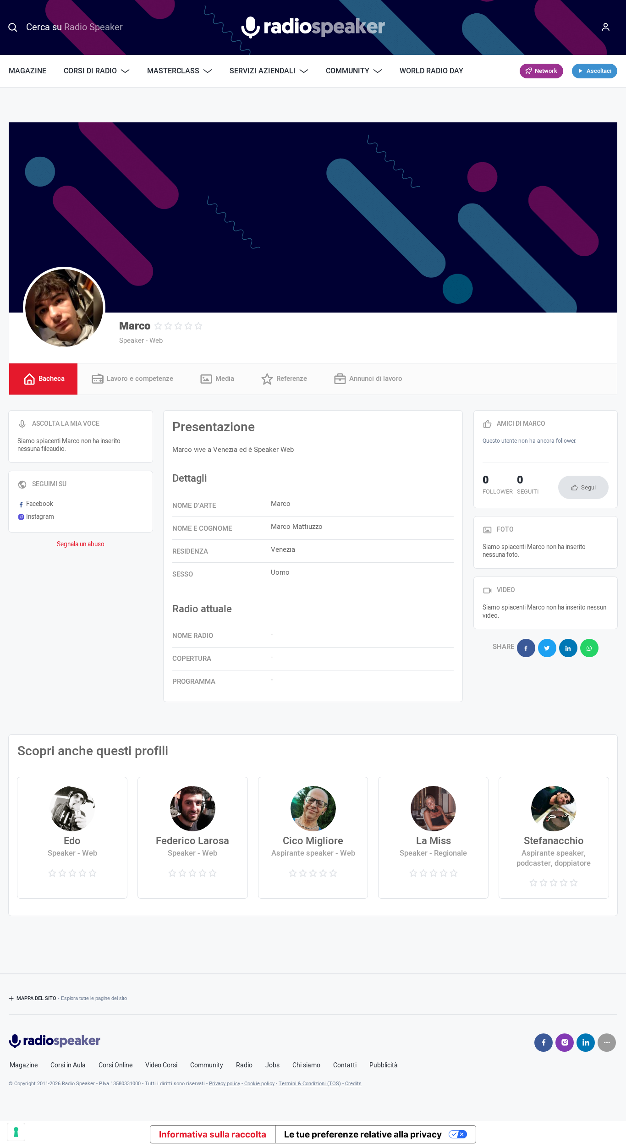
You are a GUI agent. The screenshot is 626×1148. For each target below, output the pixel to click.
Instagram (40, 517)
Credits (353, 1084)
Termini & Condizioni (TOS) (310, 1084)
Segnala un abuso (80, 544)
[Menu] (605, 27)
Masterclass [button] (173, 71)
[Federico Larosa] (192, 837)
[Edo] (72, 837)
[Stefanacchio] (554, 837)
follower (498, 486)
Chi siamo (306, 1065)
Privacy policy (224, 1084)
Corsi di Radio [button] (90, 71)
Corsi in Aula (68, 1065)
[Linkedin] (586, 1042)
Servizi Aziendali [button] (263, 71)
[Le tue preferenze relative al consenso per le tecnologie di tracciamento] (16, 1132)
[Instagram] (564, 1042)
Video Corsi (161, 1065)
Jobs (272, 1065)
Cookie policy (259, 1084)
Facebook (39, 504)
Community (206, 1065)
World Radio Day (431, 71)
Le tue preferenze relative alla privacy (363, 1134)
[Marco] (64, 308)
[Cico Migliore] (313, 837)
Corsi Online (115, 1065)
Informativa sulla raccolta (212, 1134)
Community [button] (347, 71)
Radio (244, 1065)
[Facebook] (543, 1042)
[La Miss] (433, 837)
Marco (134, 326)
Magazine (27, 71)
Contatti (345, 1065)
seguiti (528, 486)
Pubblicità (383, 1065)
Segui (588, 487)
